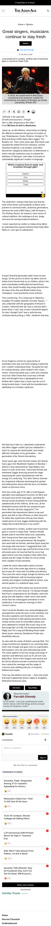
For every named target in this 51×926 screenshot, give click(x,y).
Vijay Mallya (33, 688)
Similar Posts (11, 893)
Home (5, 915)
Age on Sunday (28, 3)
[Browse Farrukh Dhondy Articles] (7, 696)
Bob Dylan (17, 688)
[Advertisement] (25, 252)
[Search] (48, 11)
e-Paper (18, 3)
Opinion (25, 43)
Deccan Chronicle (11, 919)
